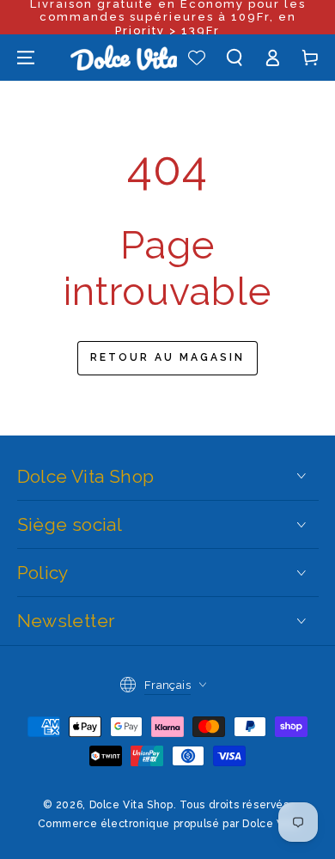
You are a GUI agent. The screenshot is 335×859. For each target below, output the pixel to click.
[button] (234, 57)
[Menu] (26, 57)
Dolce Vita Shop (131, 805)
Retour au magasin (167, 357)
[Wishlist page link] (196, 57)
